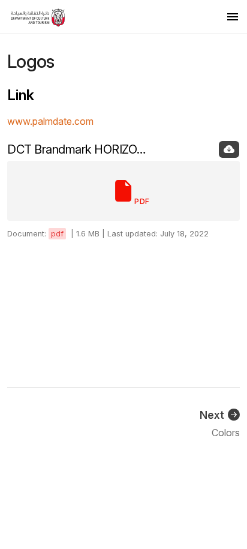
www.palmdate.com (50, 121)
